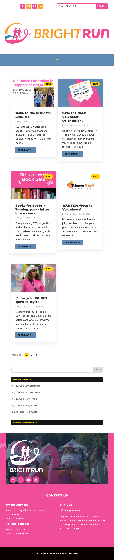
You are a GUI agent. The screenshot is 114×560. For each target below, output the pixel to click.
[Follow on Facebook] (22, 6)
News (48, 84)
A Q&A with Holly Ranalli (24, 405)
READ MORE (24, 150)
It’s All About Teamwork (24, 412)
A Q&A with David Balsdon (26, 386)
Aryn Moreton (24, 121)
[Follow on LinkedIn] (40, 6)
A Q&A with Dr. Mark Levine (26, 392)
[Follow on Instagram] (34, 6)
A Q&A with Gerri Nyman (24, 399)
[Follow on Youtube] (28, 6)
